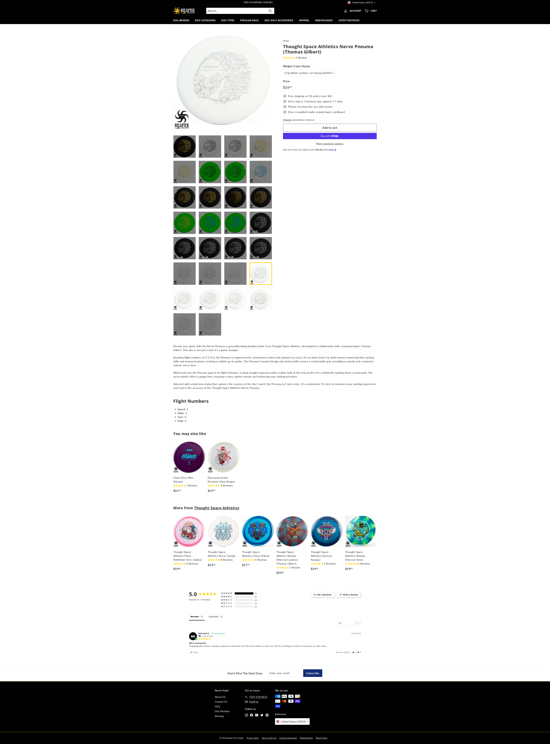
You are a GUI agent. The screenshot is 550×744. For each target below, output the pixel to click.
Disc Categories (205, 20)
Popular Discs (249, 20)
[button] (354, 652)
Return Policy (322, 738)
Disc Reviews (222, 711)
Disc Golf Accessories (279, 20)
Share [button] (195, 652)
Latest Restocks (349, 20)
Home (286, 40)
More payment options (329, 143)
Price (286, 81)
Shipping (287, 120)
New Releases (324, 20)
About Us (220, 696)
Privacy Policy (253, 738)
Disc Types (227, 20)
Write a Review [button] (350, 594)
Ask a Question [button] (324, 594)
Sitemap (219, 716)
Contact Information (288, 738)
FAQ (217, 706)
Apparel (304, 20)
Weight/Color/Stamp (296, 66)
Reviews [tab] (194, 616)
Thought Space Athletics (216, 507)
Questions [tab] (214, 616)
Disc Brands (181, 20)
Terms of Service (269, 738)
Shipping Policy (306, 738)
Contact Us (221, 701)
